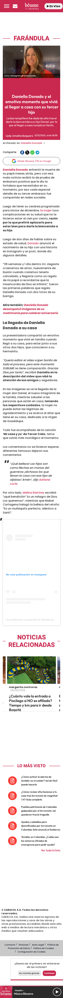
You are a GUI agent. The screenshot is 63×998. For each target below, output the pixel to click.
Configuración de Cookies (32, 951)
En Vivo (54, 6)
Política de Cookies (43, 948)
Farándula (31, 38)
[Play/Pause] (57, 992)
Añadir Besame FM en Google (34, 161)
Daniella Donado (31, 143)
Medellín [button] (19, 990)
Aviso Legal (38, 944)
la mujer (46, 210)
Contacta (10, 944)
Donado (33, 243)
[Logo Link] (32, 6)
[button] (7, 6)
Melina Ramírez (33, 493)
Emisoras (24, 944)
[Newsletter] (15, 6)
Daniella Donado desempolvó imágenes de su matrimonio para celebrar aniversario (30, 309)
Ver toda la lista (50, 850)
